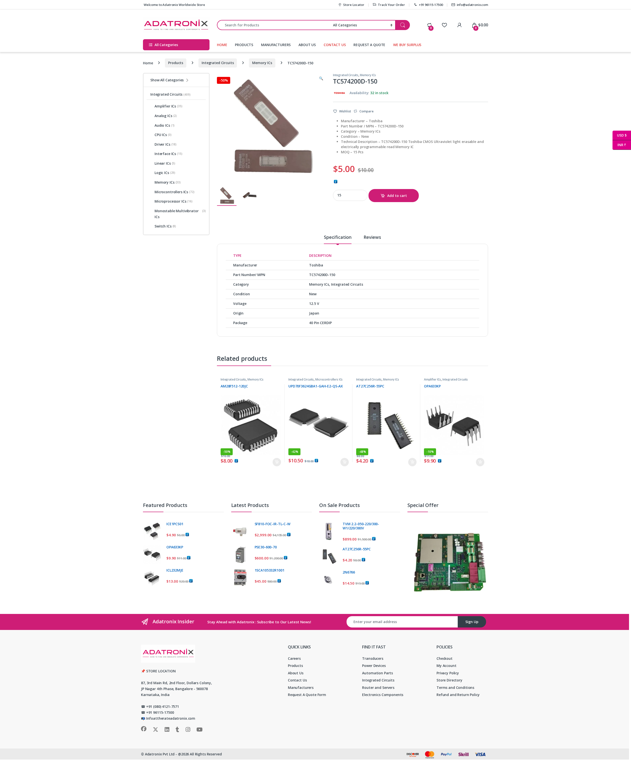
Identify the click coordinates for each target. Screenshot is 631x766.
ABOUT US (307, 44)
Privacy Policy (448, 673)
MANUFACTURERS (276, 44)
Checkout (445, 658)
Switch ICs (165, 226)
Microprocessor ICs (174, 201)
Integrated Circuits (218, 62)
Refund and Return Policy (458, 694)
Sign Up (471, 621)
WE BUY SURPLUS (407, 44)
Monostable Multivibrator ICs (180, 214)
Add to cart (397, 195)
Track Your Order (391, 4)
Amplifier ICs (432, 379)
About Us (295, 673)
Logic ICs (165, 172)
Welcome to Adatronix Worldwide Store (174, 4)
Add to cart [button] (277, 462)
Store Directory (449, 680)
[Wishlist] (444, 25)
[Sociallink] (143, 728)
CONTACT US (335, 44)
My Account (446, 665)
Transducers (372, 658)
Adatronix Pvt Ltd (160, 754)
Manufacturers (301, 687)
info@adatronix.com (472, 4)
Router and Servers (378, 687)
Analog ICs (166, 115)
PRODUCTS (244, 44)
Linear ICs (165, 163)
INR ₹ (619, 144)
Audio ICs (165, 125)
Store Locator (353, 4)
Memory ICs (262, 62)
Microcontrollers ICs (329, 379)
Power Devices (374, 665)
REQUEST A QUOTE (369, 44)
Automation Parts (377, 673)
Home (148, 62)
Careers (294, 658)
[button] (321, 78)
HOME (222, 44)
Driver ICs (165, 144)
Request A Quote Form (307, 694)
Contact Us (297, 680)
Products (175, 62)
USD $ (620, 135)
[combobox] (273, 25)
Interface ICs (168, 153)
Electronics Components (382, 694)
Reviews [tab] (372, 237)
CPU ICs (163, 134)
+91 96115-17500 (431, 4)
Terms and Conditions (455, 687)
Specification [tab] (337, 237)
